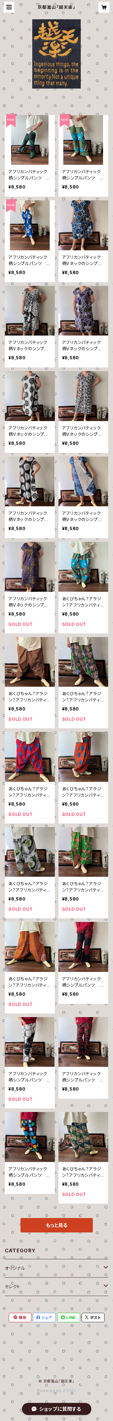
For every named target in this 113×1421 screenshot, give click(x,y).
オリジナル (15, 1268)
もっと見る (56, 1225)
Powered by (50, 1390)
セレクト (12, 1286)
